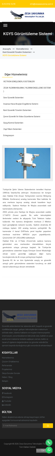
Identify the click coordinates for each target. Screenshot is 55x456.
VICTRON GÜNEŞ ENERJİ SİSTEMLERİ (19, 81)
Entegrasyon (8, 135)
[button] (5, 25)
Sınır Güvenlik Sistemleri (13, 98)
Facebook (7, 393)
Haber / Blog (7, 377)
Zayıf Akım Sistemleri (12, 129)
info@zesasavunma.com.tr (41, 4)
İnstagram (8, 397)
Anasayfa (7, 49)
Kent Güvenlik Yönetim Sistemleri (17, 52)
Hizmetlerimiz (22, 49)
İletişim (5, 381)
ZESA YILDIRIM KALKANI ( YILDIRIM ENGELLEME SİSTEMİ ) (27, 89)
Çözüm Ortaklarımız (10, 362)
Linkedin (7, 405)
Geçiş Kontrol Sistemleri (13, 123)
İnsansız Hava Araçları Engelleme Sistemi (20, 104)
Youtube (7, 401)
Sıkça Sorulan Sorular (11, 373)
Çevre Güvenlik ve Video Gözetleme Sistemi (21, 116)
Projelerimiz (7, 369)
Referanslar (7, 365)
